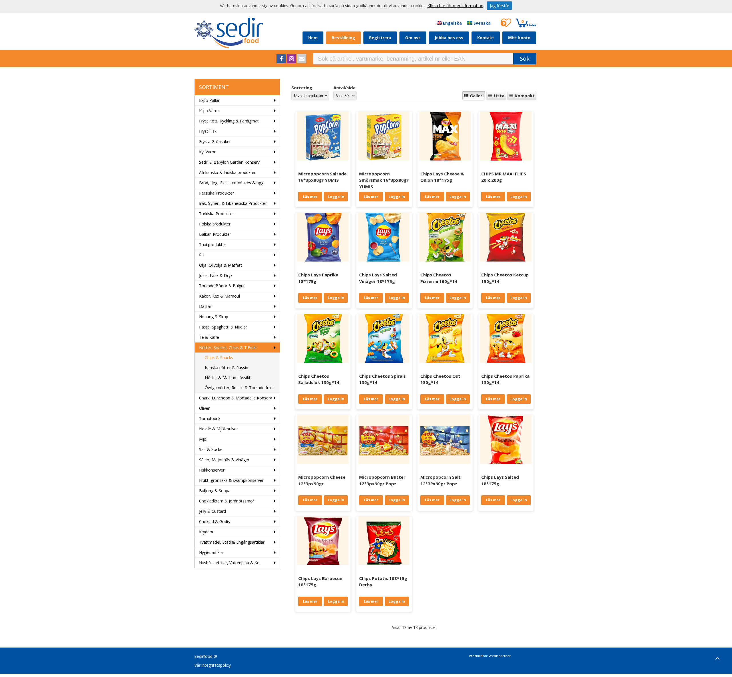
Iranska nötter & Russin (226, 367)
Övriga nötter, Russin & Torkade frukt (239, 387)
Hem (313, 37)
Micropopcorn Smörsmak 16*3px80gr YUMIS (384, 180)
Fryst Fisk (207, 131)
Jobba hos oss (449, 37)
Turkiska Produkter (216, 213)
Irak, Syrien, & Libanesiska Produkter (233, 203)
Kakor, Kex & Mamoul (219, 296)
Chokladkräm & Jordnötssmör (226, 501)
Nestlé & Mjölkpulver (218, 428)
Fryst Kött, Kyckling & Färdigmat (229, 121)
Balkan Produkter (215, 234)
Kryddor (206, 532)
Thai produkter (212, 244)
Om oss (413, 37)
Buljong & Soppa (214, 490)
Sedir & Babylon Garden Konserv (229, 162)
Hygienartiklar (211, 552)
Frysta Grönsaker (215, 141)
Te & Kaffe (209, 337)
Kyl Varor (207, 152)
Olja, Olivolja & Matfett (220, 265)
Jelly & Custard (212, 511)
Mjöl (203, 439)
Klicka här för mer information (455, 5)
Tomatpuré (209, 418)
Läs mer (310, 196)
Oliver (204, 408)
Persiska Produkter (216, 193)
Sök (525, 58)
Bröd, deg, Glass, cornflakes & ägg (231, 182)
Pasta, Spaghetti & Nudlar (223, 327)
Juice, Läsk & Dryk (215, 275)
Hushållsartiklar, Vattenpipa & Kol (229, 562)
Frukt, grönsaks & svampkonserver (231, 480)
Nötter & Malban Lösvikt (227, 377)
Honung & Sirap (213, 316)
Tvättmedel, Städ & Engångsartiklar (231, 542)
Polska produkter (214, 224)
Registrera (380, 37)
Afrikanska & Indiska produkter (227, 172)
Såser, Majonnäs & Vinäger (224, 459)
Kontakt (485, 37)
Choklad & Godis (214, 521)
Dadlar (205, 306)
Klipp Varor (209, 110)
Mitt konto (519, 37)
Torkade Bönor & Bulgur (222, 285)
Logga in (336, 196)
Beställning (343, 37)
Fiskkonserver (211, 470)
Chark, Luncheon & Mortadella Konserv (235, 398)
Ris (201, 255)
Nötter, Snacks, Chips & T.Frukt (228, 347)
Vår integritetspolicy (212, 665)
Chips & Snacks (219, 357)
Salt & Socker (211, 449)
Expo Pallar (209, 100)
